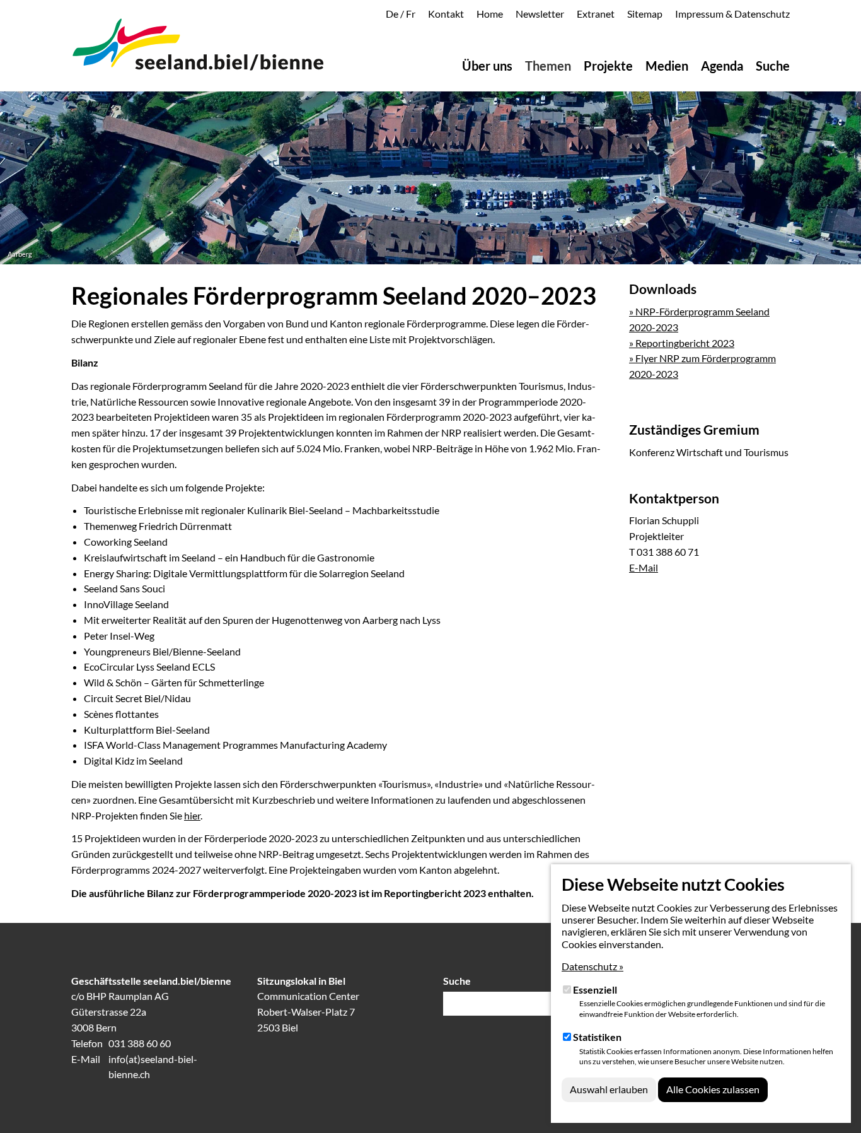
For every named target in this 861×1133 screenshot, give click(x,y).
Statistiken (597, 1037)
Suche (457, 981)
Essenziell (595, 989)
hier (192, 815)
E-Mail (643, 567)
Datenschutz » (592, 966)
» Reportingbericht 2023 (681, 343)
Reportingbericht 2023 (435, 893)
